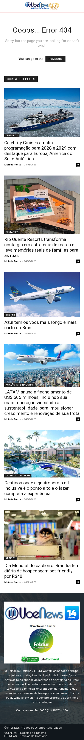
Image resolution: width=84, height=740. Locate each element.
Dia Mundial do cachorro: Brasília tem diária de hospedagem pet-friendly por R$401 (41, 571)
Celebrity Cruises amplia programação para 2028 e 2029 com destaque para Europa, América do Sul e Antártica (40, 150)
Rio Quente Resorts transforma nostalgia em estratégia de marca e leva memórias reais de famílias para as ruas (41, 247)
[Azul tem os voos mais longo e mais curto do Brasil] (42, 294)
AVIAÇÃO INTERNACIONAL (19, 384)
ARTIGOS (11, 558)
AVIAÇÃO (10, 315)
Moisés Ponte (12, 164)
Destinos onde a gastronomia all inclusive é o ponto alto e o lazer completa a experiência (36, 488)
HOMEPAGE (55, 58)
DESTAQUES (12, 232)
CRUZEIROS (12, 135)
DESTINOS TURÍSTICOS (18, 475)
